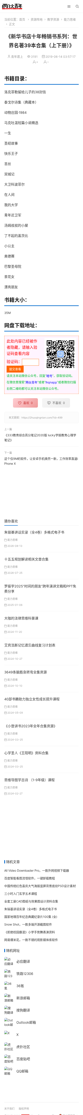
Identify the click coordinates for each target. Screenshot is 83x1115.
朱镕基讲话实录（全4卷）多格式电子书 (34, 532)
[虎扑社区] (8, 1046)
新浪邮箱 (23, 998)
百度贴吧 (23, 1059)
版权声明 (24, 1108)
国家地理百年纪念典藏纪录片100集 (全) (30, 916)
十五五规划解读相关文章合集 (26, 559)
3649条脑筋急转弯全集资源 (25, 672)
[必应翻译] (8, 961)
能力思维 (70, 19)
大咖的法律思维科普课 (21, 618)
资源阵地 (37, 19)
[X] (7, 1032)
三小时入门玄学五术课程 (20, 893)
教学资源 (53, 19)
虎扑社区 (23, 1047)
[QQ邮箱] (8, 1071)
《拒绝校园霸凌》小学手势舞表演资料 (29, 932)
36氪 (20, 986)
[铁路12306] (8, 975)
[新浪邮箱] (8, 998)
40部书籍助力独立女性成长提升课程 (32, 699)
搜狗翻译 (23, 1010)
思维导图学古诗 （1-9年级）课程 (29, 780)
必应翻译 (23, 961)
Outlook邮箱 (26, 1022)
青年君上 (17, 56)
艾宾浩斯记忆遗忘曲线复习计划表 (29, 645)
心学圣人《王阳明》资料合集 (26, 753)
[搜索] (77, 6)
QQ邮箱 (22, 1071)
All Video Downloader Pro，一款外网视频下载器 (36, 870)
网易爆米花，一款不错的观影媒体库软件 (31, 940)
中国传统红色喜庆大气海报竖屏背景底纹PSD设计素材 (40, 886)
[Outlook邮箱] (8, 1024)
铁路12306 (24, 974)
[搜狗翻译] (8, 1010)
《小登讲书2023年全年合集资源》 (30, 726)
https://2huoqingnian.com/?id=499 (41, 417)
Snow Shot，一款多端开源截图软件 (28, 924)
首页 (22, 19)
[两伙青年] (12, 6)
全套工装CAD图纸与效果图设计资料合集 (31, 901)
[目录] (69, 6)
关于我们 (9, 1108)
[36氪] (8, 985)
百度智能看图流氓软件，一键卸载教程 (29, 878)
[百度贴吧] (8, 1058)
